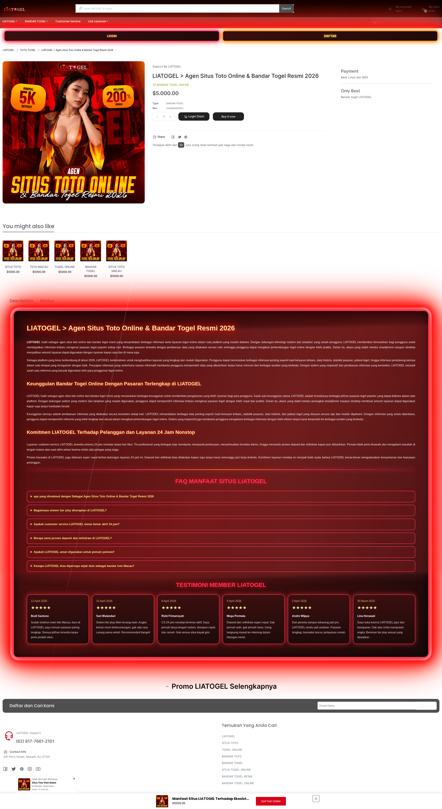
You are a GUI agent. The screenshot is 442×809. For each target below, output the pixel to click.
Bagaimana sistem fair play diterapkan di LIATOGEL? (70, 510)
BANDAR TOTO (232, 756)
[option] (13, 261)
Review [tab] (47, 301)
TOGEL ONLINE (65, 267)
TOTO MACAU (39, 267)
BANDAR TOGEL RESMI (237, 776)
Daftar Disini (271, 801)
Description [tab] (21, 301)
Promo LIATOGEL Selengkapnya (223, 686)
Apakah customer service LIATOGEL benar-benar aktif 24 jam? (76, 524)
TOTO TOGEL (28, 49)
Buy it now (228, 116)
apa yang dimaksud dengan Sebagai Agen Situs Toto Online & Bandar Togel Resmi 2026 (94, 496)
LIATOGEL (8, 49)
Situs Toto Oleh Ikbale (44, 782)
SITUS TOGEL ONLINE (236, 769)
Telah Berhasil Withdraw (45, 779)
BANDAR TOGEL (232, 763)
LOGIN (112, 36)
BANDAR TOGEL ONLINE (238, 783)
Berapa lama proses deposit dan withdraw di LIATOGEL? (73, 538)
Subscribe (426, 706)
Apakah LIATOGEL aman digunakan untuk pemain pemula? (74, 552)
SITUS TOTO (13, 267)
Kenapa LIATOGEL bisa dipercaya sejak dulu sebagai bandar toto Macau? (84, 566)
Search (286, 8)
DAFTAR (330, 36)
